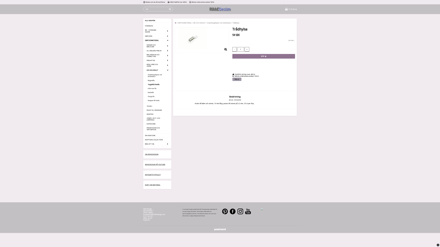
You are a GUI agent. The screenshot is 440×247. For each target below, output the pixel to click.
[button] (291, 9)
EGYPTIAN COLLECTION (154, 140)
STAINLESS (149, 26)
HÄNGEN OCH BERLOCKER (151, 46)
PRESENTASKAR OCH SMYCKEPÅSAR (153, 128)
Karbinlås (151, 92)
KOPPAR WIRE (151, 124)
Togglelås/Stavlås (154, 84)
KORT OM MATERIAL (152, 185)
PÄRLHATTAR (151, 60)
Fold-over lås (152, 88)
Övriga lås (151, 96)
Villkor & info (147, 218)
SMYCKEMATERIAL (152, 40)
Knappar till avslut (153, 100)
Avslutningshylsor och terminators (155, 75)
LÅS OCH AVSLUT (152, 70)
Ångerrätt (146, 220)
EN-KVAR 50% (150, 135)
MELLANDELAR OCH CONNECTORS (153, 55)
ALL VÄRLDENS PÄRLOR (154, 51)
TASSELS (149, 106)
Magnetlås (151, 80)
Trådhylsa (235, 23)
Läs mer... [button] (291, 40)
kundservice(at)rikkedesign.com (154, 214)
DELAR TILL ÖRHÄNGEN (154, 110)
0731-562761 (148, 216)
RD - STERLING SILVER (150, 31)
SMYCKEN (148, 36)
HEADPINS (150, 114)
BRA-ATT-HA (149, 144)
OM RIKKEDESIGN (151, 154)
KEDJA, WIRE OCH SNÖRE (152, 65)
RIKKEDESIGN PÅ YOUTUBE (155, 164)
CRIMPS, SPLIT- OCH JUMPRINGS (153, 119)
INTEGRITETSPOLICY (153, 175)
